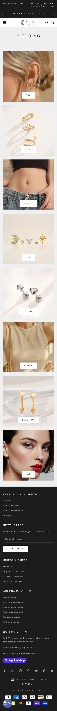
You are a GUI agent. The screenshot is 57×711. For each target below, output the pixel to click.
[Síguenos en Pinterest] (28, 670)
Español (27, 684)
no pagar (7, 515)
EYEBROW (28, 420)
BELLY (28, 203)
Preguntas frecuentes (13, 607)
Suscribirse (15, 548)
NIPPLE (28, 365)
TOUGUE (28, 311)
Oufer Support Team (12, 581)
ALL (28, 474)
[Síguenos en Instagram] (20, 670)
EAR (28, 95)
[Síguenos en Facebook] (4, 670)
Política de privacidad (13, 612)
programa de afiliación (13, 571)
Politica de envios (11, 505)
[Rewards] (7, 703)
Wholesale (8, 566)
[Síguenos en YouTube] (36, 670)
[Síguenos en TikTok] (44, 670)
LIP (28, 257)
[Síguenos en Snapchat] (52, 670)
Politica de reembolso (13, 510)
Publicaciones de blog (13, 602)
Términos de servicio (12, 617)
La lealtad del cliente (12, 576)
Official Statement (11, 622)
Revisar (6, 500)
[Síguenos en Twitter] (12, 670)
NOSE (28, 149)
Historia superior (11, 597)
